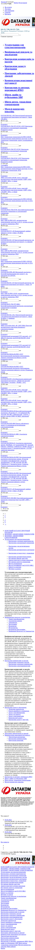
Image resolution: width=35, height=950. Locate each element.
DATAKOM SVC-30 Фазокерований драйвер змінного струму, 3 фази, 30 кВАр (16, 232)
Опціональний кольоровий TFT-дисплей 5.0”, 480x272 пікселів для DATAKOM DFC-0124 (16, 346)
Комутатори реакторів (16, 740)
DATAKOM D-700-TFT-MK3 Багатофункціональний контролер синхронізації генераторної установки (17, 305)
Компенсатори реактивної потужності (17, 735)
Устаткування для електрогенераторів (15, 46)
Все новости (5, 842)
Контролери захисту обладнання (15, 67)
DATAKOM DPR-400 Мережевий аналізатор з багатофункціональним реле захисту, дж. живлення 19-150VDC (16, 273)
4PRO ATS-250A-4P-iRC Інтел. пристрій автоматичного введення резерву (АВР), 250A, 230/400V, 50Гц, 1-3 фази (16, 391)
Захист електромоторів (16, 716)
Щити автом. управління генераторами (18, 103)
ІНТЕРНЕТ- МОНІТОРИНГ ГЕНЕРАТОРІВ (19, 534)
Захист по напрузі (15, 714)
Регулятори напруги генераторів (20, 562)
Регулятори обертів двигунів (18, 558)
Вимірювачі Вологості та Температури (21, 631)
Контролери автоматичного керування (21, 550)
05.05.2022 (8, 820)
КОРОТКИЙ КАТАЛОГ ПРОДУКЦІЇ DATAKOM (17, 867)
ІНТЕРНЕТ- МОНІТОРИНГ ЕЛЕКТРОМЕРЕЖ (14, 536)
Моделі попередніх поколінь (14, 782)
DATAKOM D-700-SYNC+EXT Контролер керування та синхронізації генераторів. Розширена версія (15, 160)
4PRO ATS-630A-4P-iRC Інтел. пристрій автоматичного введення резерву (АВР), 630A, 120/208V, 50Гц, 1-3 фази (16, 190)
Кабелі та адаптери (15, 567)
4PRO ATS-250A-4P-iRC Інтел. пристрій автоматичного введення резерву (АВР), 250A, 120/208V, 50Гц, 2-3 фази (16, 402)
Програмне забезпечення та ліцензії (16, 733)
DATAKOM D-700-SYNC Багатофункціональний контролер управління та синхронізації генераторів (17, 211)
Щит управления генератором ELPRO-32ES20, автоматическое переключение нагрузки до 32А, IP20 (17, 263)
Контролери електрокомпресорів (20, 666)
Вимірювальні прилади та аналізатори (17, 617)
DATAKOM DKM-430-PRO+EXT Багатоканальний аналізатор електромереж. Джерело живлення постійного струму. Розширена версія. (15, 356)
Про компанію (9, 10)
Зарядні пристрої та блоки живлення (21, 560)
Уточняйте (4, 165)
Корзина (4, 2)
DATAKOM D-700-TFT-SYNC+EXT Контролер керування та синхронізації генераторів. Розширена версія (16, 127)
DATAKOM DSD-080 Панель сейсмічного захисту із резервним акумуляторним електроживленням (15, 425)
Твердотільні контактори (17, 737)
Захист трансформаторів (17, 712)
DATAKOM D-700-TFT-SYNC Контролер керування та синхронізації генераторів (14, 150)
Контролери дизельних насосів (19, 662)
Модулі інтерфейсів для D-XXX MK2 (21, 565)
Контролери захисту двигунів (19, 719)
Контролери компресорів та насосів (17, 660)
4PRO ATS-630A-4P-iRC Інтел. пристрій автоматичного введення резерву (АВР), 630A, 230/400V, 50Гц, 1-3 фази (16, 179)
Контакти (8, 14)
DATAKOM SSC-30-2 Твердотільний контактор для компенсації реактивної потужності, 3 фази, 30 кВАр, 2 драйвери (16, 316)
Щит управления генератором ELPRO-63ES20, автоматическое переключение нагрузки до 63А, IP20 (17, 200)
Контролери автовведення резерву (20, 556)
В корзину (4, 124)
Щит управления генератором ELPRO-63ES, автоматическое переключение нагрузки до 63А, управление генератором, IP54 (17, 168)
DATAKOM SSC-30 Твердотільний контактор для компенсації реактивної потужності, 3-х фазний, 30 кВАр (17, 241)
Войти (16, 3)
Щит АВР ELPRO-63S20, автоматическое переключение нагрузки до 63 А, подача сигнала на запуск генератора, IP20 (17, 252)
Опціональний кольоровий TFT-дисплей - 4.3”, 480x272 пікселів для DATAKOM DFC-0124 (16, 337)
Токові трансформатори (17, 619)
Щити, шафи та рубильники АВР (14, 96)
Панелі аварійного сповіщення (19, 711)
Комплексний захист (16, 718)
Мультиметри (13, 628)
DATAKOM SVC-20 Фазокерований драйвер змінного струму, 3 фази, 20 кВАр (16, 490)
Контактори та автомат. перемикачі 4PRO (17, 88)
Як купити (8, 7)
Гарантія (7, 12)
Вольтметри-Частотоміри (17, 629)
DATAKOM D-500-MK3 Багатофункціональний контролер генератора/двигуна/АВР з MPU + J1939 (17, 499)
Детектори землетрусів (16, 709)
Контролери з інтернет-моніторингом (21, 541)
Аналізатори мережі (15, 621)
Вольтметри (13, 626)
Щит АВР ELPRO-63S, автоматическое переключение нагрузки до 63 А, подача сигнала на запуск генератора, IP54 (17, 222)
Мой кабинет (11, 946)
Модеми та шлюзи (15, 569)
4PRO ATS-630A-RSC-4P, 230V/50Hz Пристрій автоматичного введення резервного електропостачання (16, 327)
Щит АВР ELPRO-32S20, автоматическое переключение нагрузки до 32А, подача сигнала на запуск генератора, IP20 (17, 295)
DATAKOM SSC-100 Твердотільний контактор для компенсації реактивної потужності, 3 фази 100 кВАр (16, 117)
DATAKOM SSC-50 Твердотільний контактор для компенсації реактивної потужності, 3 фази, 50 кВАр (17, 284)
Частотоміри (13, 624)
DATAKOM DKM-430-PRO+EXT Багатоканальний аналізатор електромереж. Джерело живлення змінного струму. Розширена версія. (17, 369)
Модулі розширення (15, 563)
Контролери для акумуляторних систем (14, 877)
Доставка (8, 9)
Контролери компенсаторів (18, 738)
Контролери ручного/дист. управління (21, 553)
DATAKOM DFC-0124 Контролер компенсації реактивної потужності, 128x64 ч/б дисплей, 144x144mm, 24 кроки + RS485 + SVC (16, 380)
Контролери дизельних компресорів (21, 664)
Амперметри (13, 622)
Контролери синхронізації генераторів (21, 543)
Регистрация (23, 3)
